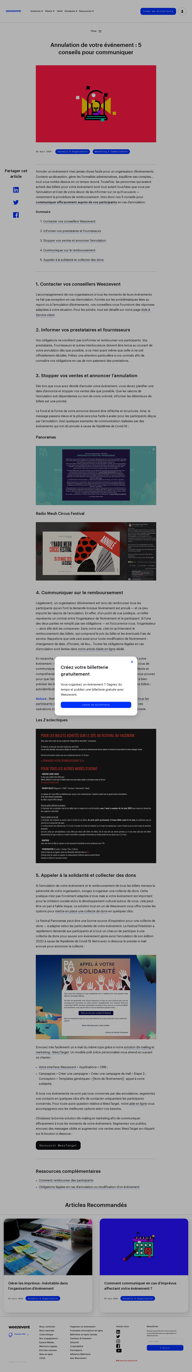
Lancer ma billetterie (96, 704)
